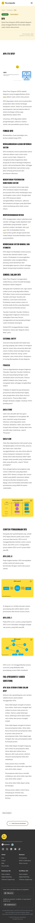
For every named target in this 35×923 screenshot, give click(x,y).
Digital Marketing (6, 877)
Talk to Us (10, 893)
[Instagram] (2, 849)
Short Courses (23, 863)
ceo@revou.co (11, 904)
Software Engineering (7, 879)
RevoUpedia (10, 3)
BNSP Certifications (25, 860)
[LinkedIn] (11, 849)
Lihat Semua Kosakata (18, 823)
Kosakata (10, 10)
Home (3, 10)
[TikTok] (19, 849)
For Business (23, 858)
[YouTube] (15, 849)
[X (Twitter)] (7, 849)
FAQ (2, 858)
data (4, 97)
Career (3, 860)
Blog (2, 863)
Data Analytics (5, 874)
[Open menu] (32, 3)
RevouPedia (5, 866)
